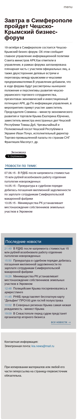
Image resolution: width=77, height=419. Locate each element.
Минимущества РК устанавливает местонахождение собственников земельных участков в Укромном (34, 280)
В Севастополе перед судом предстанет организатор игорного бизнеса (35, 315)
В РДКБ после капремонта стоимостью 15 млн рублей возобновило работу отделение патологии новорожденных (36, 252)
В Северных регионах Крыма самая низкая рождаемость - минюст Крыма (37, 307)
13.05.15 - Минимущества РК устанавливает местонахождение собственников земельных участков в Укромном (34, 207)
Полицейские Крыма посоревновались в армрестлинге (35, 290)
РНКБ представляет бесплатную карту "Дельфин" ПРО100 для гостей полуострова (34, 298)
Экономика (18, 152)
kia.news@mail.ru (43, 346)
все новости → (61, 322)
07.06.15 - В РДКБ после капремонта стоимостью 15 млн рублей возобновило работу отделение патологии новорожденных (36, 177)
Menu (68, 6)
